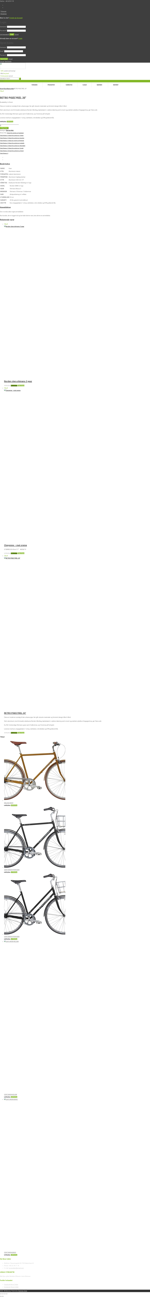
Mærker (99, 85)
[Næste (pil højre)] (3, 1296)
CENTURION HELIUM (10, 1094)
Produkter (51, 85)
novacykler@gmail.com (16, 1268)
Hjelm (85, 85)
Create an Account (16, 18)
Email (2, 51)
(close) (17, 34)
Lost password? (4, 34)
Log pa (2, 61)
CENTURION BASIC (10, 1252)
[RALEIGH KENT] (34, 800)
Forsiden (34, 85)
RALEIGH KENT (8, 803)
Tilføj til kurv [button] (21, 385)
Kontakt (115, 85)
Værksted (69, 85)
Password (3, 30)
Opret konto (8, 61)
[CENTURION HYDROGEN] (34, 867)
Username (3, 27)
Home (1, 88)
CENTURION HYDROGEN (11, 870)
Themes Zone (22, 1291)
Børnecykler (10, 88)
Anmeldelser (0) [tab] (8, 159)
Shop (5, 88)
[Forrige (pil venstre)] (1, 1296)
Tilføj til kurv (4, 128)
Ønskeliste (4, 14)
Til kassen (3, 11)
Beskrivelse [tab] (7, 157)
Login (20, 38)
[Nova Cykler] (13, 68)
